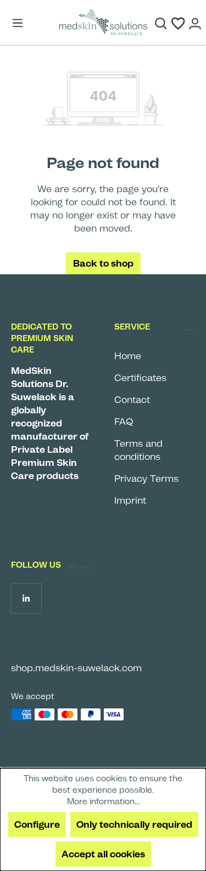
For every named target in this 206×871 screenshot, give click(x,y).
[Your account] (195, 22)
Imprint (130, 500)
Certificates (140, 377)
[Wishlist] (178, 22)
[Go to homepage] (103, 22)
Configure (37, 824)
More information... (103, 801)
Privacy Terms (146, 478)
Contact (132, 399)
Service (132, 327)
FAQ (123, 421)
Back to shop (103, 263)
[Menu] (20, 22)
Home (127, 355)
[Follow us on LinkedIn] (26, 598)
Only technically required (134, 824)
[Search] (161, 22)
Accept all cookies (103, 854)
